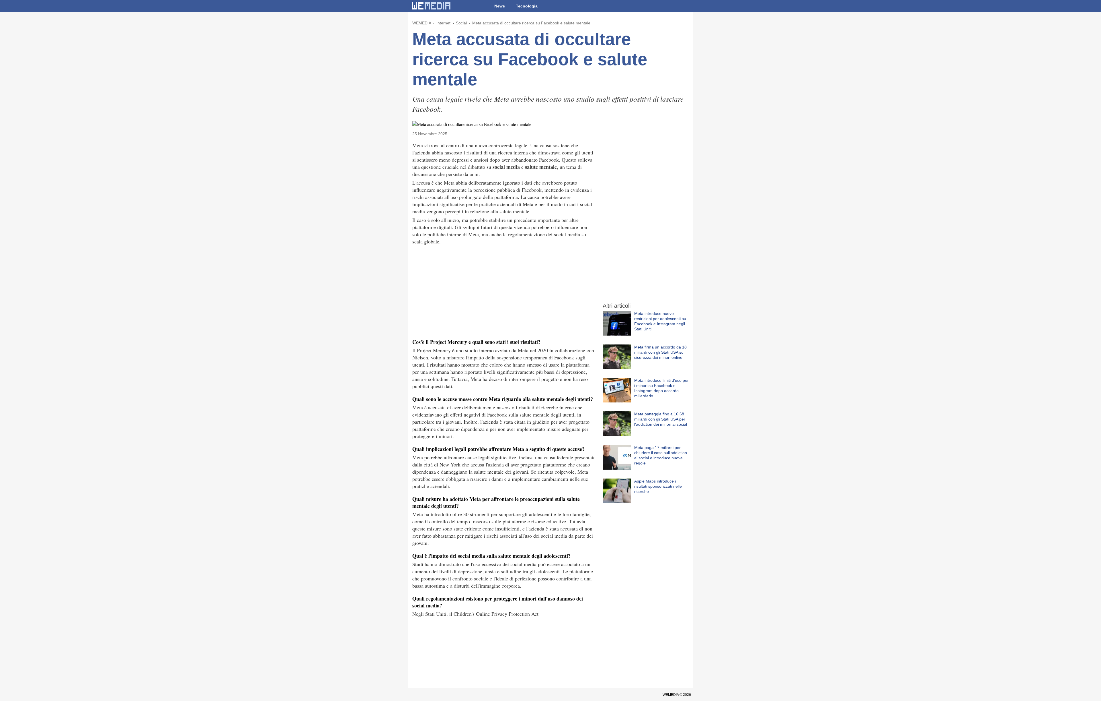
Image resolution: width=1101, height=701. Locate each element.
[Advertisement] (504, 291)
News (499, 6)
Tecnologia (527, 6)
